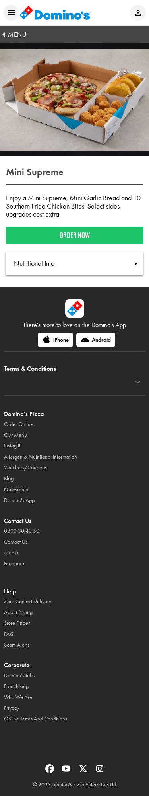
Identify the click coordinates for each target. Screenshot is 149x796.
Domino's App (19, 500)
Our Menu (15, 435)
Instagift (12, 445)
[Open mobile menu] (11, 13)
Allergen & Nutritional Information (40, 456)
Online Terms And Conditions (35, 718)
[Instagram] (99, 771)
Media (11, 552)
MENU (17, 34)
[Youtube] (67, 771)
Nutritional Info (34, 263)
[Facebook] (50, 771)
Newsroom (16, 489)
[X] (83, 771)
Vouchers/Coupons (25, 467)
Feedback (14, 563)
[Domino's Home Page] (55, 13)
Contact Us (15, 541)
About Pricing (18, 612)
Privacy (11, 708)
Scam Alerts (16, 644)
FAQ (9, 634)
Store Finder (17, 623)
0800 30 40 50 (21, 530)
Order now (75, 235)
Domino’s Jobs (19, 675)
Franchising (16, 686)
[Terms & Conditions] (137, 382)
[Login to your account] (138, 13)
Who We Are (18, 697)
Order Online (18, 424)
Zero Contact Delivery (27, 601)
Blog (9, 478)
